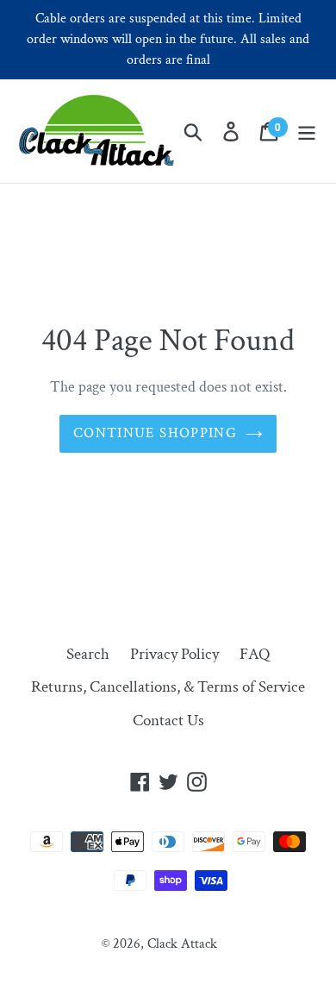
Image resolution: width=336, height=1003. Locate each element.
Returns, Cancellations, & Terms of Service (168, 687)
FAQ (255, 654)
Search (87, 654)
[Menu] (307, 131)
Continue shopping (155, 432)
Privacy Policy (174, 654)
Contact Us (168, 720)
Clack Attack (182, 944)
